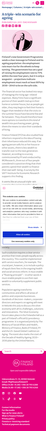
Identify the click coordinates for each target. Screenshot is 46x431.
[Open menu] (42, 3)
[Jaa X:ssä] (9, 26)
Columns (18, 7)
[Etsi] (41, 351)
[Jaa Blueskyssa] (13, 26)
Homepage (7, 7)
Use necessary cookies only (23, 241)
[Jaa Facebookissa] (3, 26)
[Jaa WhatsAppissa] (19, 26)
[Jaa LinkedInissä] (6, 26)
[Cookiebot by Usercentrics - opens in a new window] (33, 188)
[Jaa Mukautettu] (16, 26)
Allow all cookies (23, 234)
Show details (33, 227)
